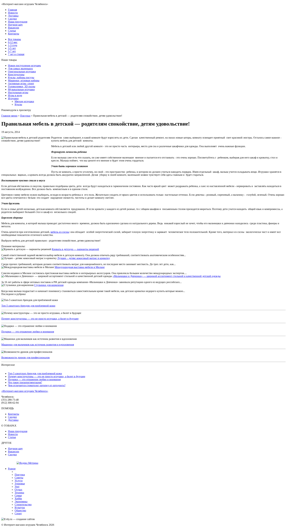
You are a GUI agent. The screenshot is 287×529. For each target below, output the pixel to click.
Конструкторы (16, 74)
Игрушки (13, 98)
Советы (19, 477)
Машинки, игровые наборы (23, 80)
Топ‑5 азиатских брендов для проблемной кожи (28, 305)
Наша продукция (17, 21)
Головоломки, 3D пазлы (21, 86)
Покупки (25, 115)
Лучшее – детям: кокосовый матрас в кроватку (83, 258)
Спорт (18, 513)
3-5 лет (12, 48)
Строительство (23, 504)
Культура (20, 507)
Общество (20, 510)
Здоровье (20, 483)
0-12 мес (12, 42)
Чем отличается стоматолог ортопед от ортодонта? (36, 385)
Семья (18, 495)
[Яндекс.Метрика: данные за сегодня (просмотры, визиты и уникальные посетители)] (27, 463)
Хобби (18, 498)
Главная (12, 9)
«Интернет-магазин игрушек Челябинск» (24, 391)
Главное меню (9, 115)
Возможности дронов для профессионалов (25, 357)
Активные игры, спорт (21, 83)
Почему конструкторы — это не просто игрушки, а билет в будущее (40, 318)
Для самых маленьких (20, 68)
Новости (13, 12)
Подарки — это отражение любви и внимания (27, 331)
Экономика (21, 501)
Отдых (18, 489)
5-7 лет (12, 51)
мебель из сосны (59, 232)
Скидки (12, 18)
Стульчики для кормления (48, 285)
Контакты (13, 33)
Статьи (12, 30)
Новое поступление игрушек (24, 65)
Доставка (13, 15)
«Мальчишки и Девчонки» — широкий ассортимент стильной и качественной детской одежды (167, 276)
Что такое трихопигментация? (25, 382)
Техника (19, 492)
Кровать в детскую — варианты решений (75, 249)
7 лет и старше (16, 54)
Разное (12, 468)
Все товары (14, 39)
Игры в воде (15, 95)
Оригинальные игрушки (22, 71)
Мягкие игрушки (24, 101)
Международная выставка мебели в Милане (80, 267)
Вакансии (13, 27)
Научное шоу (15, 24)
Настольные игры (18, 92)
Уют (17, 486)
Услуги (19, 480)
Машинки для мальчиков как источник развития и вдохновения (37, 344)
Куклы (18, 104)
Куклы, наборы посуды (21, 77)
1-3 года (12, 45)
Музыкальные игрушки (21, 89)
